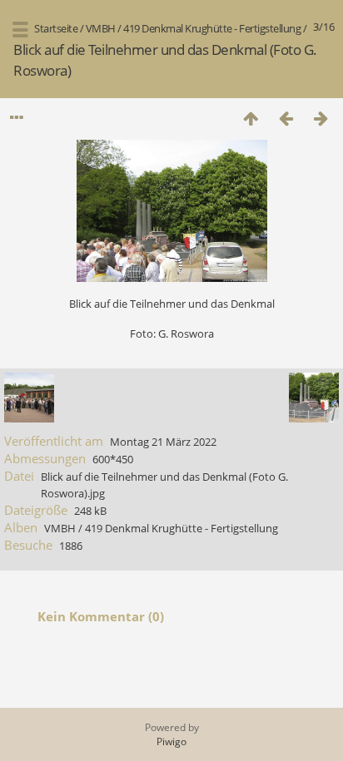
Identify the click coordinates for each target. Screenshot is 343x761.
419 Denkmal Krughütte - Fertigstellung (212, 28)
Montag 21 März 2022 (163, 441)
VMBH (101, 28)
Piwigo (171, 741)
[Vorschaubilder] (250, 117)
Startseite (55, 28)
